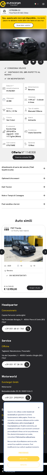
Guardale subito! (23, 25)
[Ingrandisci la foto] (26, 62)
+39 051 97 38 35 (14, 364)
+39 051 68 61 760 (14, 328)
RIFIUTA (23, 465)
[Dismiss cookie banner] (38, 407)
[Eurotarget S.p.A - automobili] (11, 4)
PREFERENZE (24, 453)
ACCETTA (23, 459)
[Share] (41, 62)
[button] (4, 45)
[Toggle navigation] (43, 4)
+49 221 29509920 (14, 397)
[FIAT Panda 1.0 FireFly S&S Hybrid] (23, 249)
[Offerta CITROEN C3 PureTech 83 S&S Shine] (23, 45)
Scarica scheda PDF (23, 157)
